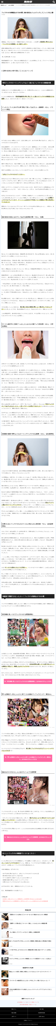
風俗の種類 (14, 1012)
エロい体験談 (11, 5)
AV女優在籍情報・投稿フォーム (28, 1004)
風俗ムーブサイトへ (28, 1020)
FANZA (53, 647)
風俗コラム (14, 1009)
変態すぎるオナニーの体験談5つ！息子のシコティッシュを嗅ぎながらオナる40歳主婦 (25, 901)
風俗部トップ (3, 5)
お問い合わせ (41, 1016)
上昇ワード (14, 1016)
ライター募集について (32, 1002)
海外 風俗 (42, 1009)
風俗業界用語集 (41, 1012)
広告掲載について (22, 1002)
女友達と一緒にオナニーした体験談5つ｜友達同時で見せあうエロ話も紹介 (22, 899)
